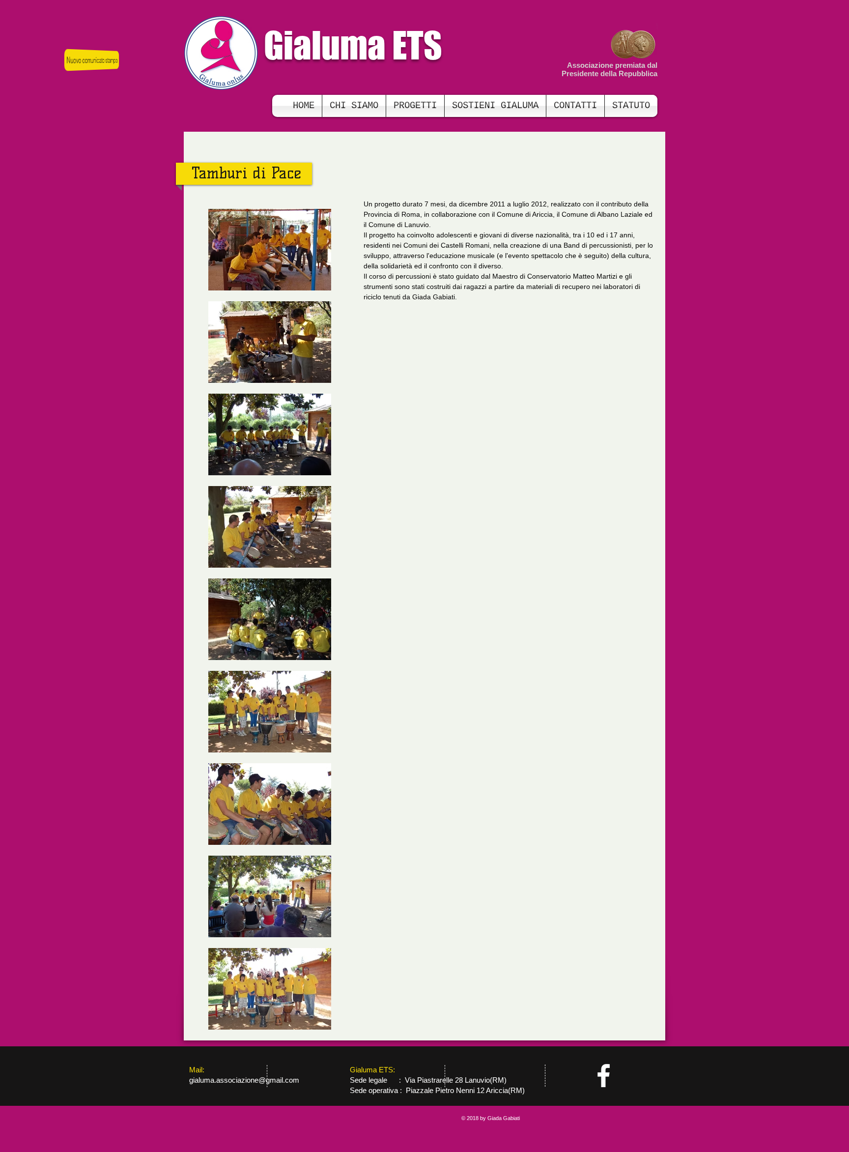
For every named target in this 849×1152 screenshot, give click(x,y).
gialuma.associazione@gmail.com (244, 1080)
